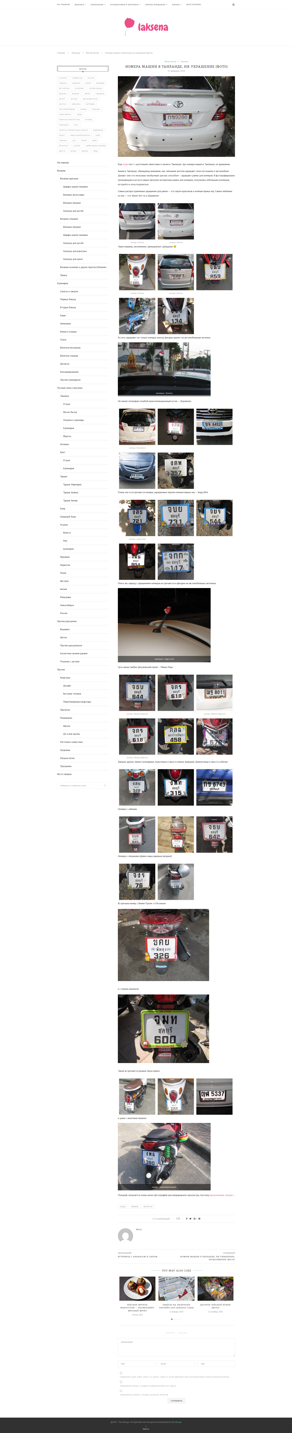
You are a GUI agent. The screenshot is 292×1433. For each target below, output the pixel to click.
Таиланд (75, 53)
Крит (62, 452)
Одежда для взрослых (75, 251)
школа (73, 151)
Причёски (65, 709)
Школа (66, 725)
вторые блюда (95, 88)
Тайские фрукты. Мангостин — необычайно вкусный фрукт (137, 1308)
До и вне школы (71, 733)
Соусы (63, 339)
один (125, 164)
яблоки (85, 151)
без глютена (64, 88)
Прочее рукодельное (71, 645)
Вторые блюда (68, 307)
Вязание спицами (69, 218)
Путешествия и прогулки (124, 5)
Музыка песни (67, 758)
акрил (88, 83)
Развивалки (66, 717)
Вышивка (65, 629)
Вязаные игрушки (72, 202)
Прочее (176, 5)
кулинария (68, 548)
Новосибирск (67, 605)
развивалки (98, 130)
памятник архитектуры (69, 120)
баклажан (100, 83)
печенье (88, 120)
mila (139, 1229)
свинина (63, 140)
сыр (74, 140)
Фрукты (67, 436)
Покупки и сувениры (73, 419)
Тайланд (134, 1207)
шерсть (62, 151)
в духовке (79, 88)
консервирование (67, 109)
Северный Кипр (68, 516)
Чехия (63, 572)
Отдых (66, 403)
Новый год (77, 78)
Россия (91, 78)
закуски (62, 104)
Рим (65, 540)
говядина (100, 94)
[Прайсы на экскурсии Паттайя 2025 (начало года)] (176, 1289)
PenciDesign (176, 1422)
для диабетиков (90, 99)
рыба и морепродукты (80, 135)
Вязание (79, 5)
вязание (75, 94)
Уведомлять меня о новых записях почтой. (144, 1395)
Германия (65, 556)
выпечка (62, 94)
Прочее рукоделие (155, 5)
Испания (64, 444)
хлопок (77, 146)
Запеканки (65, 323)
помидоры (64, 125)
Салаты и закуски (69, 291)
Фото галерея (193, 4)
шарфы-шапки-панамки (96, 146)
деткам (74, 99)
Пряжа (63, 275)
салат (97, 135)
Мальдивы (65, 597)
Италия (64, 524)
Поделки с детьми (69, 661)
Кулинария (97, 5)
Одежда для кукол (73, 259)
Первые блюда (68, 299)
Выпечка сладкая (69, 355)
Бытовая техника (72, 693)
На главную (63, 4)
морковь (96, 109)
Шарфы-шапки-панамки (75, 186)
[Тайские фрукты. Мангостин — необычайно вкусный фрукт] (137, 1289)
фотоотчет (148, 1207)
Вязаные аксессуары (73, 194)
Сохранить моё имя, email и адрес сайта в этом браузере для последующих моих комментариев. (175, 1377)
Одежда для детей (73, 210)
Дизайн (67, 685)
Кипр (62, 508)
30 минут (63, 78)
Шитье (63, 637)
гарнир (87, 94)
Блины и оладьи (68, 331)
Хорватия (76, 83)
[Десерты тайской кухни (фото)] (216, 1289)
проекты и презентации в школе (73, 130)
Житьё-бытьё (92, 53)
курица (83, 109)
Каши (63, 315)
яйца (95, 151)
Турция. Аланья (70, 492)
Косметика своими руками (73, 653)
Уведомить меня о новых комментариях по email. (148, 1386)
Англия (63, 589)
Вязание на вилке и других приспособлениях (83, 267)
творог (84, 140)
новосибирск (65, 114)
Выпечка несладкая (70, 347)
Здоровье (65, 749)
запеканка (75, 104)
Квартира (65, 677)
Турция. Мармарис (72, 484)
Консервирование (69, 371)
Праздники (65, 766)
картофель (90, 104)
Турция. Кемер (70, 500)
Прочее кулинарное (70, 379)
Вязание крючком (69, 178)
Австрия (64, 580)
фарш (94, 140)
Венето (67, 532)
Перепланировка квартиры (77, 701)
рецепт (62, 135)
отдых (123, 1207)
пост (76, 125)
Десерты (64, 363)
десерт (62, 99)
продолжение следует (221, 1195)
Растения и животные (71, 741)
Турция (63, 476)
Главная (61, 53)
